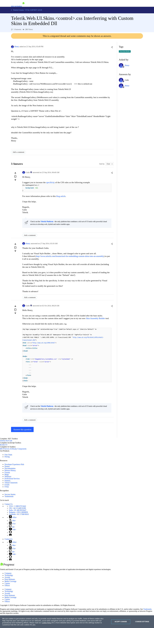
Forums (7, 472)
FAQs (7, 487)
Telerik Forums (18, 10)
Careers (7, 583)
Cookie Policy (46, 623)
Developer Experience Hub (14, 464)
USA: (17, 506)
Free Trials (8, 455)
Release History (10, 470)
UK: (17, 508)
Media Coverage (10, 581)
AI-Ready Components (18, 449)
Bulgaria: (18, 512)
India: (17, 510)
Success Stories (10, 494)
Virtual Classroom (11, 483)
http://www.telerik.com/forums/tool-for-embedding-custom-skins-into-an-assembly (70, 256)
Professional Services (12, 479)
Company (8, 573)
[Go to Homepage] (23, 6)
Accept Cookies (121, 622)
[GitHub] (10, 533)
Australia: (19, 514)
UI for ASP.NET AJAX (33, 10)
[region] (77, 621)
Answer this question (22, 429)
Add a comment (18, 152)
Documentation (10, 468)
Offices (7, 585)
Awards (7, 577)
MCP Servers (4, 449)
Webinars (8, 477)
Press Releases (10, 579)
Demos (7, 466)
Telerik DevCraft (6, 441)
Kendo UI (3, 445)
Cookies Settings (142, 622)
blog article (61, 196)
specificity (50, 182)
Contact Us (9, 504)
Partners (7, 481)
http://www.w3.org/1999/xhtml (44, 343)
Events (7, 485)
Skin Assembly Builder (96, 318)
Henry (16, 46)
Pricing (7, 457)
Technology (9, 575)
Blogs (7, 474)
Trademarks (147, 609)
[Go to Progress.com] (7, 566)
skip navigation (16, 6)
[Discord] (10, 535)
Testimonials (9, 496)
